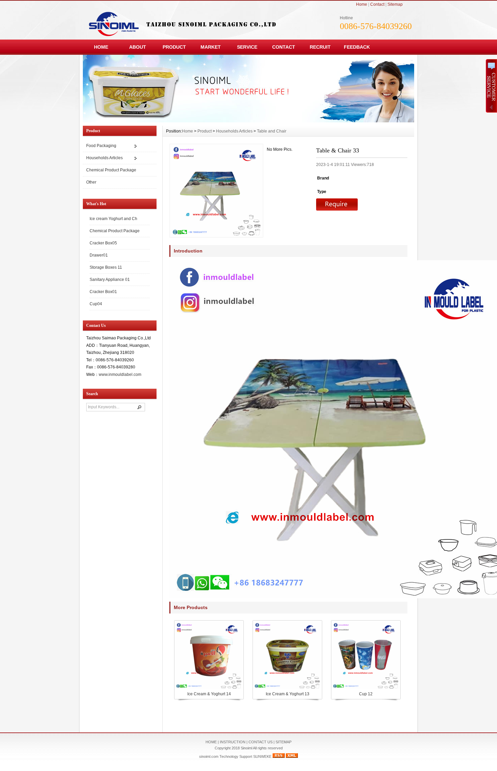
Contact (377, 4)
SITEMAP (283, 742)
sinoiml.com (208, 756)
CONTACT (283, 47)
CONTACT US (261, 742)
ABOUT (137, 47)
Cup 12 (366, 694)
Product (204, 131)
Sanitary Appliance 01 (110, 279)
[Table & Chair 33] (216, 191)
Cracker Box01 (103, 291)
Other (91, 182)
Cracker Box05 (103, 243)
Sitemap (395, 4)
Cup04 (96, 304)
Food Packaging (101, 145)
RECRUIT (320, 47)
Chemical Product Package (111, 170)
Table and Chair (271, 131)
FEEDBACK (357, 47)
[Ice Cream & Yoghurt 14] (208, 688)
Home (361, 4)
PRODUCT (174, 47)
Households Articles (104, 157)
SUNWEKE (262, 756)
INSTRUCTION (232, 742)
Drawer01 (99, 255)
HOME (101, 47)
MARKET (210, 47)
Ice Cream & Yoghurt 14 (209, 694)
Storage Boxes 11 (106, 267)
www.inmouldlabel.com (120, 374)
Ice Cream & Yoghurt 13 (287, 694)
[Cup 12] (365, 688)
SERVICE (247, 47)
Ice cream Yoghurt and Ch (113, 218)
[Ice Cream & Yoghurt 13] (287, 688)
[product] (248, 120)
